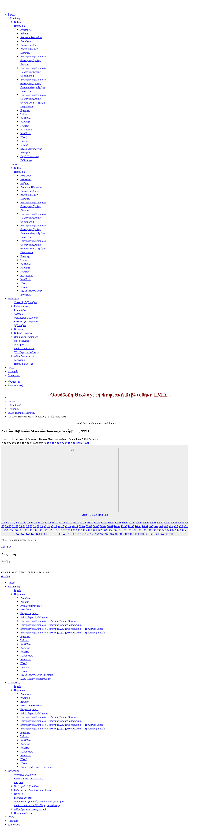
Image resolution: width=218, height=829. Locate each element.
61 (13, 526)
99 (146, 526)
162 (102, 534)
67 (34, 526)
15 (39, 522)
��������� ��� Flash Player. (66, 443)
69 (41, 526)
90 (115, 526)
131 (119, 530)
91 (118, 526)
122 (75, 530)
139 (159, 530)
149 (38, 534)
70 (45, 526)
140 (164, 530)
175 (166, 534)
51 (165, 522)
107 (186, 526)
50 (162, 522)
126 (95, 530)
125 (90, 530)
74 (59, 526)
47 (151, 522)
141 (169, 530)
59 (6, 526)
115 (40, 530)
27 (81, 522)
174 (161, 534)
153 (57, 534)
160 (92, 534)
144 (184, 530)
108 (6, 530)
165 (117, 534)
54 (176, 522)
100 (151, 526)
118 (55, 530)
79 (76, 526)
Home (11, 401)
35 (109, 522)
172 (151, 534)
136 (144, 530)
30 (91, 522)
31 (95, 522)
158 (82, 534)
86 (101, 526)
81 (83, 526)
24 (70, 522)
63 (20, 526)
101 (156, 526)
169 (137, 534)
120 (65, 530)
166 (122, 534)
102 (161, 526)
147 (28, 534)
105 (176, 526)
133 (129, 530)
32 (98, 522)
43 (137, 522)
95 (132, 526)
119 (60, 530)
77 (69, 526)
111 (20, 530)
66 (31, 526)
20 (56, 522)
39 (123, 522)
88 (108, 526)
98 (143, 526)
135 (139, 530)
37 (116, 522)
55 (179, 522)
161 (97, 534)
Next (100, 515)
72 (52, 526)
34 (105, 522)
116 (45, 530)
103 (166, 526)
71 (48, 526)
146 (23, 534)
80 (80, 526)
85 (97, 526)
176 (171, 534)
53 (172, 522)
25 (74, 522)
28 (84, 522)
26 (77, 522)
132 (124, 530)
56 (183, 522)
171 (146, 534)
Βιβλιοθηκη (14, 405)
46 (148, 522)
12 (28, 522)
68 (38, 526)
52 (169, 522)
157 (77, 534)
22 (63, 522)
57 (186, 522)
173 (156, 534)
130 (114, 530)
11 (25, 522)
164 (112, 534)
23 (67, 522)
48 (155, 522)
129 (109, 530)
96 (136, 526)
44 (140, 522)
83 (90, 526)
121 (70, 530)
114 (35, 530)
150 (43, 534)
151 (47, 534)
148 (33, 534)
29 (88, 522)
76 (66, 526)
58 (2, 526)
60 (9, 526)
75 (62, 526)
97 (139, 526)
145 (18, 534)
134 (134, 530)
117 (50, 530)
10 (21, 522)
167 (127, 534)
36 (112, 522)
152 (52, 534)
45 (144, 522)
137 (149, 530)
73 (55, 526)
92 (122, 526)
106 (181, 526)
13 (32, 522)
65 (27, 526)
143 (179, 530)
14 (35, 522)
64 (24, 526)
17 (46, 522)
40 (126, 522)
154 (62, 534)
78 (73, 526)
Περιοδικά (13, 409)
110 (15, 530)
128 (104, 530)
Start (84, 515)
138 (154, 530)
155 (67, 534)
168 (132, 534)
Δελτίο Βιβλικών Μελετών (21, 413)
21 (60, 522)
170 (141, 534)
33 (102, 522)
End (106, 515)
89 (111, 526)
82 (87, 526)
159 (87, 534)
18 (49, 522)
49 (158, 522)
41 (130, 522)
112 (25, 530)
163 (107, 534)
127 (100, 530)
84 (94, 526)
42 (133, 522)
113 (30, 530)
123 (80, 530)
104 (171, 526)
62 (16, 526)
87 (104, 526)
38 (119, 522)
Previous (92, 515)
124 (85, 530)
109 (10, 530)
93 (125, 526)
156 (72, 534)
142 (174, 530)
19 (53, 522)
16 (42, 522)
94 (129, 526)
